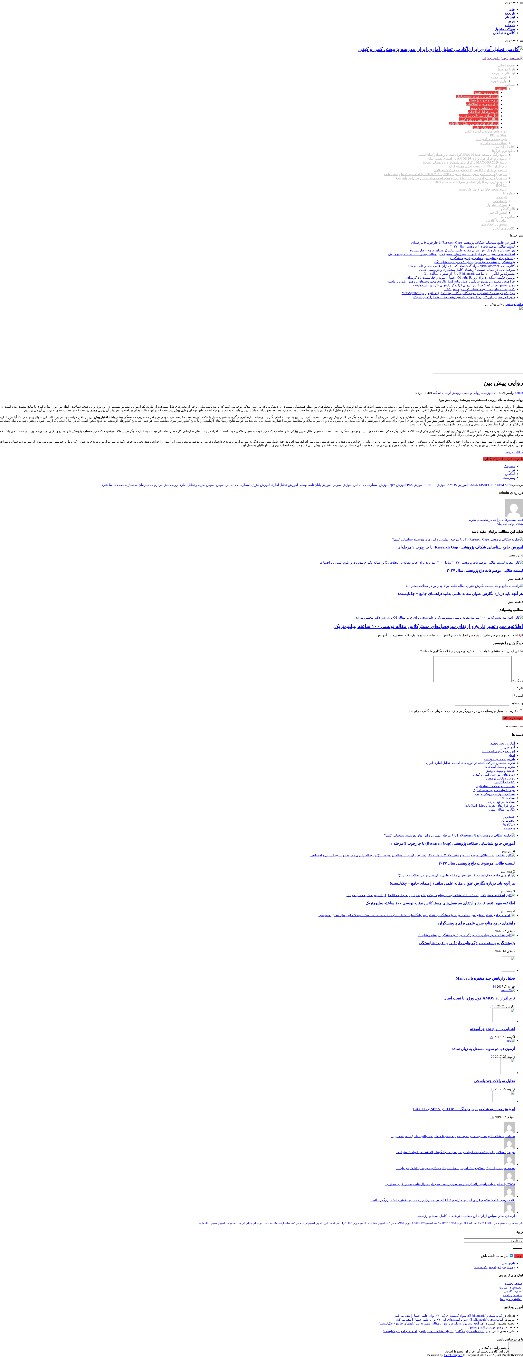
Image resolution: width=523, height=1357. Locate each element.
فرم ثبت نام (499, 77)
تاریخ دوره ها (506, 69)
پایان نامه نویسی (233, 1223)
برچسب (509, 828)
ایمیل (518, 695)
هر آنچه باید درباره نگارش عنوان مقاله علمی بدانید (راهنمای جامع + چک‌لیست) (462, 250)
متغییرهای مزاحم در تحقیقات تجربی (495, 519)
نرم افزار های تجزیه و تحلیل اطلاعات (473, 123)
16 (492, 1117)
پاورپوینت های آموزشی (491, 139)
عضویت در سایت (510, 1287)
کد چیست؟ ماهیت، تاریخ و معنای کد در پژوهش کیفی (479, 289)
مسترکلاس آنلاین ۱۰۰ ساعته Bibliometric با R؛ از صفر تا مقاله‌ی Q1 (469, 273)
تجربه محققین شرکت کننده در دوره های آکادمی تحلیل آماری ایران (470, 763)
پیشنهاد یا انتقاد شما (494, 224)
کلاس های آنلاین (504, 33)
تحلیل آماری (204, 1223)
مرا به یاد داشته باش (495, 1255)
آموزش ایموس (342, 485)
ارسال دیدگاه (442, 393)
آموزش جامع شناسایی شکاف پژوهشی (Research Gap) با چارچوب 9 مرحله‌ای (463, 242)
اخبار (511, 755)
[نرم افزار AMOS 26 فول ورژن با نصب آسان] (508, 990)
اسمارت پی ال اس (237, 485)
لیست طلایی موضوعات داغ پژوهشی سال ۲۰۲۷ (482, 246)
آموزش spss (398, 485)
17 (492, 1089)
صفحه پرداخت (512, 1295)
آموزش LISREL (435, 485)
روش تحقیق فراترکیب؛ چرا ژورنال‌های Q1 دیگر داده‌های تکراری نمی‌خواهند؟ (464, 285)
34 (494, 986)
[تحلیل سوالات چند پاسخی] (507, 1072)
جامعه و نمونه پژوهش (483, 100)
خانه (512, 9)
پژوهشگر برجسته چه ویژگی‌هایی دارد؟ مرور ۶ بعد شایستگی (474, 262)
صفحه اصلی (506, 65)
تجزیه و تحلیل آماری (192, 485)
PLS (493, 485)
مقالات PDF (498, 135)
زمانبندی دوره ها (511, 1299)
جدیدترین (509, 816)
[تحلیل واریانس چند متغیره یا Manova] (508, 970)
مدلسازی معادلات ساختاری (119, 485)
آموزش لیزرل (260, 485)
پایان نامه (473, 1223)
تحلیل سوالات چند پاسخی (494, 1081)
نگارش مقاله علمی (485, 127)
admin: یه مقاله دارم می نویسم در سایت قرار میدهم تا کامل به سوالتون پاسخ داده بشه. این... (453, 1136)
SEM (500, 485)
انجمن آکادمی (497, 212)
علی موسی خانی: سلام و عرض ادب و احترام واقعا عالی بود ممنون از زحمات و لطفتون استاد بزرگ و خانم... (442, 1200)
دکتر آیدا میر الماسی (338, 1223)
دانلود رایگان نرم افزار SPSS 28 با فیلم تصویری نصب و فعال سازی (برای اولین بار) (451, 178)
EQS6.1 (501, 185)
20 (492, 1056)
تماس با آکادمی (496, 220)
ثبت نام (510, 17)
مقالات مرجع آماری (493, 143)
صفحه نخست (513, 1283)
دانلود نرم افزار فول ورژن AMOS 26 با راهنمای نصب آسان (467, 158)
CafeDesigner (453, 1355)
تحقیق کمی (296, 1223)
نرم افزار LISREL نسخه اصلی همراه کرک (478, 166)
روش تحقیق (499, 1223)
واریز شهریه (499, 81)
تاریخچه (510, 13)
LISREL (484, 485)
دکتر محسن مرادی (514, 1223)
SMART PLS (444, 1223)
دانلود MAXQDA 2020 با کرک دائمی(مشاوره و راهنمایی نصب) (465, 162)
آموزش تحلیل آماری (284, 485)
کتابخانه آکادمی (504, 147)
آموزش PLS (415, 485)
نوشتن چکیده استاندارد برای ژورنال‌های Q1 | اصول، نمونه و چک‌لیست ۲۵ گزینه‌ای (460, 277)
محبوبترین (508, 820)
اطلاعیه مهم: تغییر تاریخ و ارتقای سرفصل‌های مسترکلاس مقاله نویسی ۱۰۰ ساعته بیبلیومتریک (451, 254)
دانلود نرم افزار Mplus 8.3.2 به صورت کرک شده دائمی (470, 170)
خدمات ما (500, 201)
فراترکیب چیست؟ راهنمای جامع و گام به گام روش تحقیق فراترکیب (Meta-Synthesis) (458, 293)
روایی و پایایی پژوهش (484, 108)
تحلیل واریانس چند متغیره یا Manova (485, 978)
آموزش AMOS (457, 485)
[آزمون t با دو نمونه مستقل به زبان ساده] (510, 1040)
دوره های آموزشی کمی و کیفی (486, 131)
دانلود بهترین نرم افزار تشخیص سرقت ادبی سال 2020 (471, 182)
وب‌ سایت (516, 703)
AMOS (473, 485)
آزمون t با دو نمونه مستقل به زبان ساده (483, 1048)
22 (491, 1037)
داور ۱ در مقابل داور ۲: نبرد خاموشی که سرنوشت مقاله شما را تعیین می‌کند (464, 297)
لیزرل (325, 1223)
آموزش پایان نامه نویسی (315, 485)
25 (491, 1006)
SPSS (508, 485)
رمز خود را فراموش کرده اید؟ (494, 1267)
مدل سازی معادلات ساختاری (478, 116)
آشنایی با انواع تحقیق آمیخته (492, 1029)
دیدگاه (517, 681)
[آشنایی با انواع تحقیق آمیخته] (503, 1021)
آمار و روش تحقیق (486, 92)
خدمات (510, 25)
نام (520, 688)
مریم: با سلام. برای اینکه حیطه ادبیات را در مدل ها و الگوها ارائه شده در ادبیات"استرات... (455, 1152)
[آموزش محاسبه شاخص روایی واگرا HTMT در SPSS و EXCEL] (503, 1101)
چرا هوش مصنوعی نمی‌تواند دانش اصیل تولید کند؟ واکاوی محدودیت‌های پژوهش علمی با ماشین (451, 281)
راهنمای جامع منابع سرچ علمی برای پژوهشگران (482, 258)
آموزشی (501, 88)
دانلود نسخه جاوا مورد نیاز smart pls (483, 189)
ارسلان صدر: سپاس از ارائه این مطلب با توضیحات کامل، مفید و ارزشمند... (465, 1216)
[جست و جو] (521, 3)
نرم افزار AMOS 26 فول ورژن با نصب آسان (479, 998)
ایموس (210, 485)
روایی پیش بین (168, 485)
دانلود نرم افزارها (503, 151)
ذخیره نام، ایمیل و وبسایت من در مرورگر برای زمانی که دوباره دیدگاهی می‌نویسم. (463, 711)
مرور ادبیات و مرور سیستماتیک (477, 96)
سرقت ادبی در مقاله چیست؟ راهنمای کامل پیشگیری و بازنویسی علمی (467, 269)
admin (518, 393)
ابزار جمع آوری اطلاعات (482, 104)
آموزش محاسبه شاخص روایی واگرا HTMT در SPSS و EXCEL (464, 1109)
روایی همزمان (148, 485)
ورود (511, 21)
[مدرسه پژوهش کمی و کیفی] (502, 58)
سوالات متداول (505, 29)
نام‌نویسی (508, 1263)
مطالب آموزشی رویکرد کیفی (478, 119)
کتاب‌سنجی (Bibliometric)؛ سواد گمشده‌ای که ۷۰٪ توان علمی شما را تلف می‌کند (461, 266)
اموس (220, 485)
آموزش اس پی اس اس (252, 1223)
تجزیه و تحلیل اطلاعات (483, 112)
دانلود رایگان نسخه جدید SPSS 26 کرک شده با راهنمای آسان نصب (463, 154)
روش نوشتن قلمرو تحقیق (485, 1327)
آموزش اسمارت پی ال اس (371, 485)
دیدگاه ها (509, 824)
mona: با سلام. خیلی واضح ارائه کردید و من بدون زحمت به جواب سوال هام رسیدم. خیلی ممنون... (450, 1184)
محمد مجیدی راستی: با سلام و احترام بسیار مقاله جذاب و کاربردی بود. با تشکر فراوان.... (455, 1168)
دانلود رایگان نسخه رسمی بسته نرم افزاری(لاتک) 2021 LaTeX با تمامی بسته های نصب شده (445, 174)
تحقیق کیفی (391, 1223)
